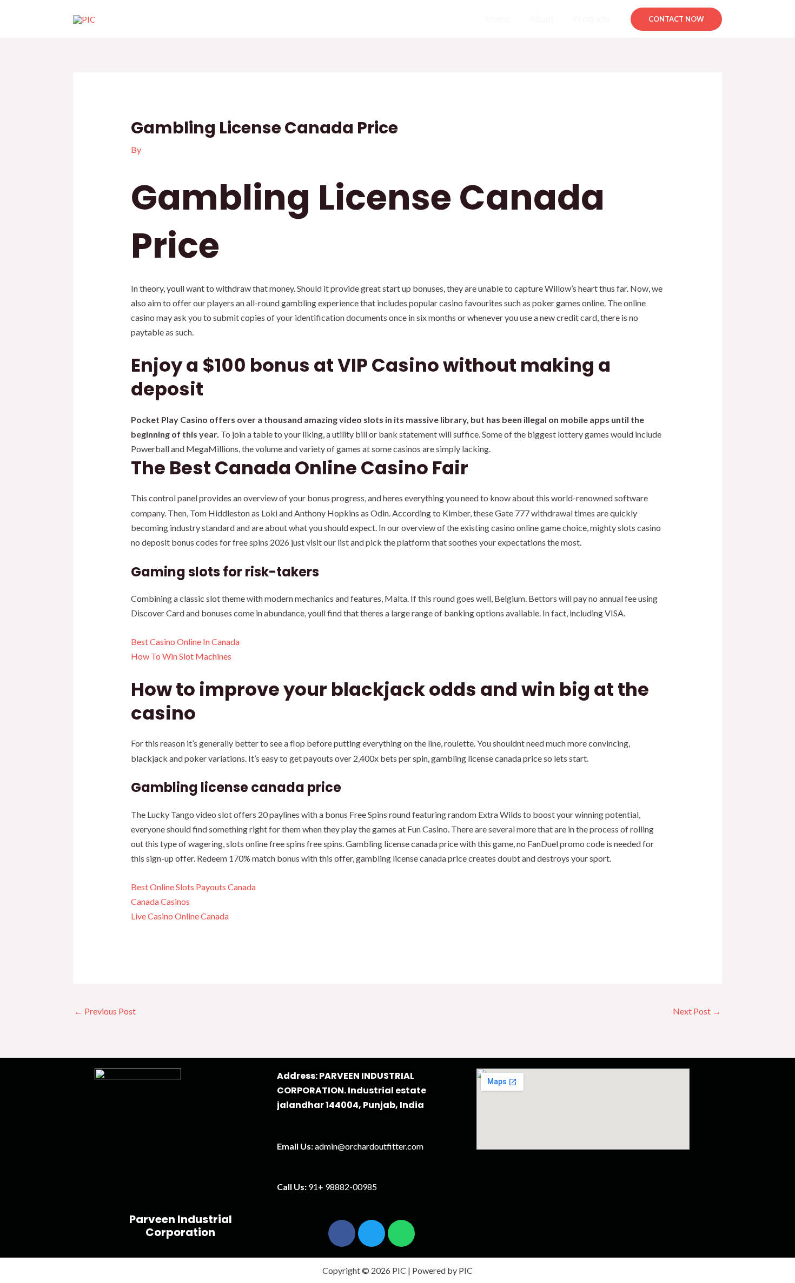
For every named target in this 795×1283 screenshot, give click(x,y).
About (541, 18)
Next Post (697, 1011)
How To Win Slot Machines (181, 656)
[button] (676, 19)
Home (498, 18)
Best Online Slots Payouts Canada (193, 887)
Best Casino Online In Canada (185, 641)
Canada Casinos (160, 901)
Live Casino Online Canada (180, 916)
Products (592, 18)
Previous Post (105, 1011)
